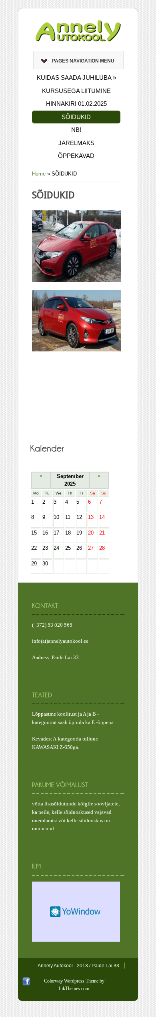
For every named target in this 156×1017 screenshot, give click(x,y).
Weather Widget (76, 912)
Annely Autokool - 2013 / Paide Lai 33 (78, 966)
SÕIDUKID (76, 116)
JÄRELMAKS (76, 142)
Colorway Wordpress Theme (71, 981)
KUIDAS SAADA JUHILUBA (76, 77)
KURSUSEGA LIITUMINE (76, 90)
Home (39, 174)
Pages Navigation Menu (83, 61)
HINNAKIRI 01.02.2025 (76, 103)
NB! (76, 129)
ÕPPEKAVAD (76, 155)
